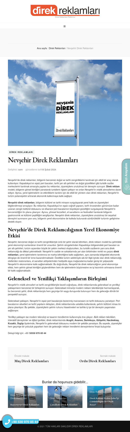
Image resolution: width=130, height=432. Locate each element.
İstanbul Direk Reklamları (22, 396)
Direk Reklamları (21, 152)
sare (20, 169)
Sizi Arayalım (126, 173)
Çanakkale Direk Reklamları (64, 404)
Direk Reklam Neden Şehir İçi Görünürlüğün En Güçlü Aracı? (104, 401)
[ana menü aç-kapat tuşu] (65, 26)
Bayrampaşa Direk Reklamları (24, 404)
